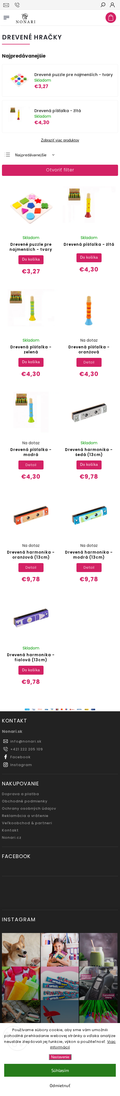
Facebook (20, 757)
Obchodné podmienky (24, 801)
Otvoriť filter (60, 170)
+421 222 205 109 (26, 749)
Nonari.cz (11, 837)
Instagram (21, 764)
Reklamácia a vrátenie (25, 815)
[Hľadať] (103, 5)
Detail (89, 362)
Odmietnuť (60, 1085)
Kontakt (10, 830)
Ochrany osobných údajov (29, 808)
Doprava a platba (20, 794)
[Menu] (6, 16)
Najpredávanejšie (31, 154)
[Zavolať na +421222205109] (18, 5)
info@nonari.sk (26, 741)
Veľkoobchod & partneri (27, 823)
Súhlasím (60, 1070)
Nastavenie (60, 1057)
